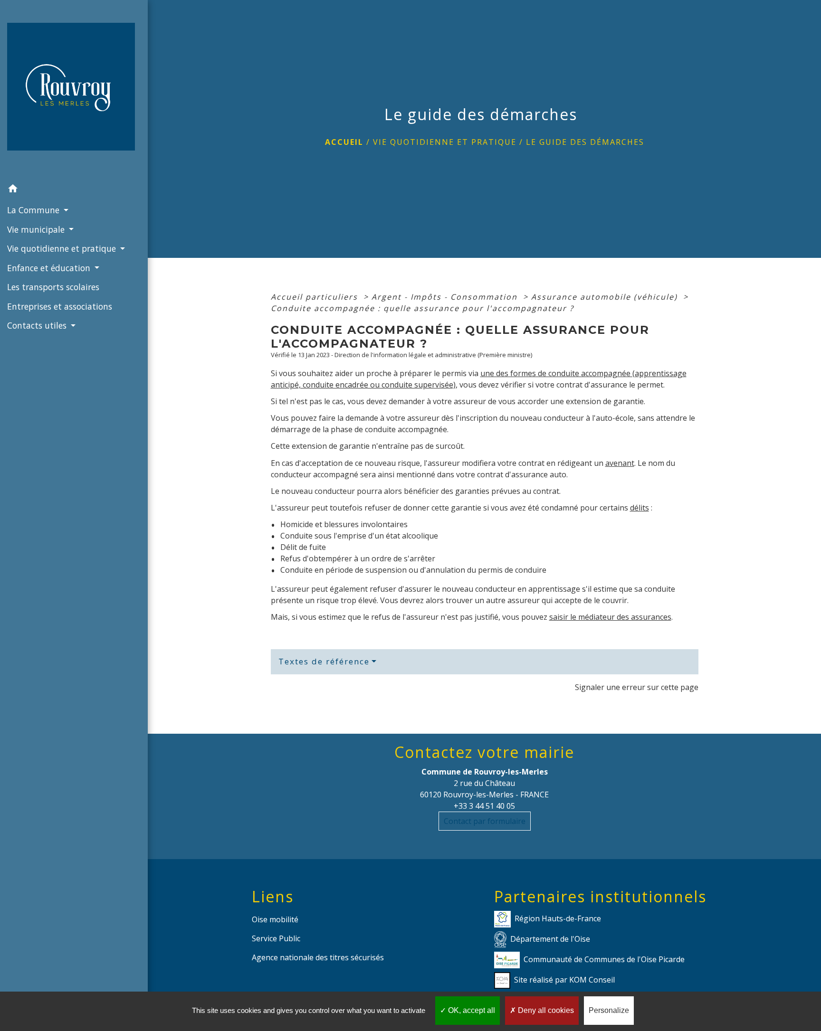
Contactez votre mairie (484, 752)
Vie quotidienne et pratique (444, 142)
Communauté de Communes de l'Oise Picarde (604, 959)
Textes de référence (324, 661)
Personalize (609, 1010)
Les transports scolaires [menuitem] (53, 287)
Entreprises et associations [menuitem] (59, 306)
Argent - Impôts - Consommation (446, 297)
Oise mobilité (275, 919)
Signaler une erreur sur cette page (636, 687)
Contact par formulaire (484, 821)
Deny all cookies (545, 1010)
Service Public (276, 938)
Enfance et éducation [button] (50, 268)
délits (639, 507)
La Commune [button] (34, 210)
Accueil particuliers (316, 297)
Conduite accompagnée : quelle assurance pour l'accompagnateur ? (422, 308)
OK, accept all (470, 1010)
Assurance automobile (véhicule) (605, 297)
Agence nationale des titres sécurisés (318, 957)
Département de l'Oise (550, 938)
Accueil (344, 142)
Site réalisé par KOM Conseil (564, 979)
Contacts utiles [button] (38, 325)
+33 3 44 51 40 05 (484, 806)
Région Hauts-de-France (558, 918)
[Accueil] (74, 89)
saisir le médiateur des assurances (610, 617)
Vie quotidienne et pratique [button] (62, 248)
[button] (74, 190)
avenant (619, 463)
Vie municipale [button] (37, 229)
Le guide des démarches (585, 142)
